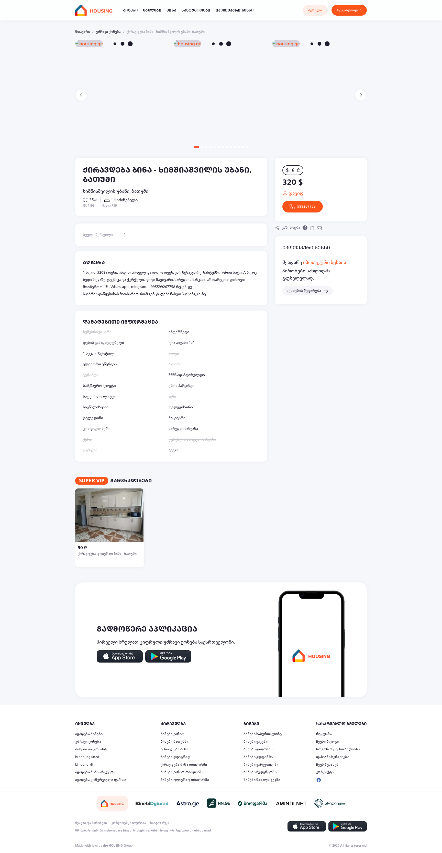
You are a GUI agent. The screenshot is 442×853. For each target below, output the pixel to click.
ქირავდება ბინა (174, 749)
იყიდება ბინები (89, 734)
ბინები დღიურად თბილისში (185, 780)
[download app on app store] (120, 656)
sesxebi (151, 830)
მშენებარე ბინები (89, 830)
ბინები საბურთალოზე (263, 734)
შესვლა (315, 10)
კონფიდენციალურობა (128, 823)
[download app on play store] (168, 656)
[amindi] (291, 803)
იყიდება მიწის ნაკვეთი (95, 772)
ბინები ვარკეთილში (261, 765)
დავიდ (296, 193)
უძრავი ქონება (108, 32)
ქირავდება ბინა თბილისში (184, 765)
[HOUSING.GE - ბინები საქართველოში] (112, 803)
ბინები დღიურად (175, 757)
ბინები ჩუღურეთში (260, 772)
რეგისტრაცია (349, 10)
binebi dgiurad (87, 757)
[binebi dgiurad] (152, 803)
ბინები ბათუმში (175, 742)
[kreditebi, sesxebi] (329, 803)
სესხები (139, 830)
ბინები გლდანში (258, 757)
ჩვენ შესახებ (327, 765)
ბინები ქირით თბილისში (182, 772)
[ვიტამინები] (253, 803)
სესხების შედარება (303, 291)
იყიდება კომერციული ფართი (100, 780)
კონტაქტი (325, 772)
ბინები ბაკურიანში (91, 749)
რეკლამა (324, 734)
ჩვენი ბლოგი (327, 742)
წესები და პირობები (91, 823)
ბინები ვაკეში (256, 742)
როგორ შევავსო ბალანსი (338, 749)
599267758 (306, 206)
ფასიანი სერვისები (332, 757)
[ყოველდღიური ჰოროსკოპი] (187, 803)
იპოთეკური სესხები (173, 830)
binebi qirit (84, 765)
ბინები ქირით (173, 734)
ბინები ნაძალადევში (262, 780)
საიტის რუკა (159, 823)
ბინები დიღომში (258, 749)
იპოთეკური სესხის (324, 262)
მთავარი (82, 32)
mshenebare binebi (118, 830)
